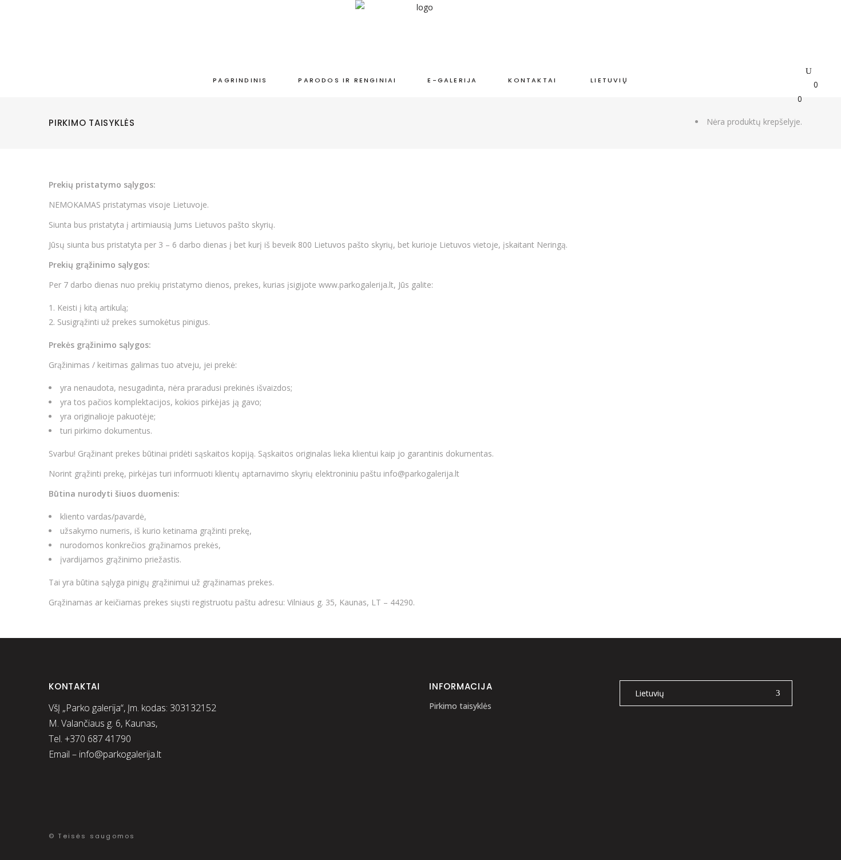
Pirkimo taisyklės (460, 705)
